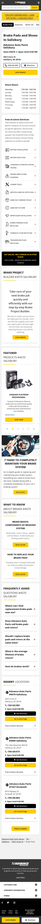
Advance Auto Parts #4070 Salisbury (20, 693)
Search (34, 7)
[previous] (7, 429)
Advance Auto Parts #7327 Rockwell (20, 785)
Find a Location (20, 828)
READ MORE (20, 492)
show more (9, 414)
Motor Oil (29, 25)
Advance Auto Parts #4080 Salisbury (20, 739)
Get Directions (21, 714)
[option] (19, 395)
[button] (20, 150)
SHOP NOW (19, 420)
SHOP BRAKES (20, 72)
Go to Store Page (20, 719)
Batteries (19, 25)
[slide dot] (12, 429)
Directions (31, 65)
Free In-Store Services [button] (14, 726)
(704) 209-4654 (14, 798)
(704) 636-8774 (14, 751)
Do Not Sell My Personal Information (30, 911)
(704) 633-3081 (13, 65)
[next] (34, 429)
